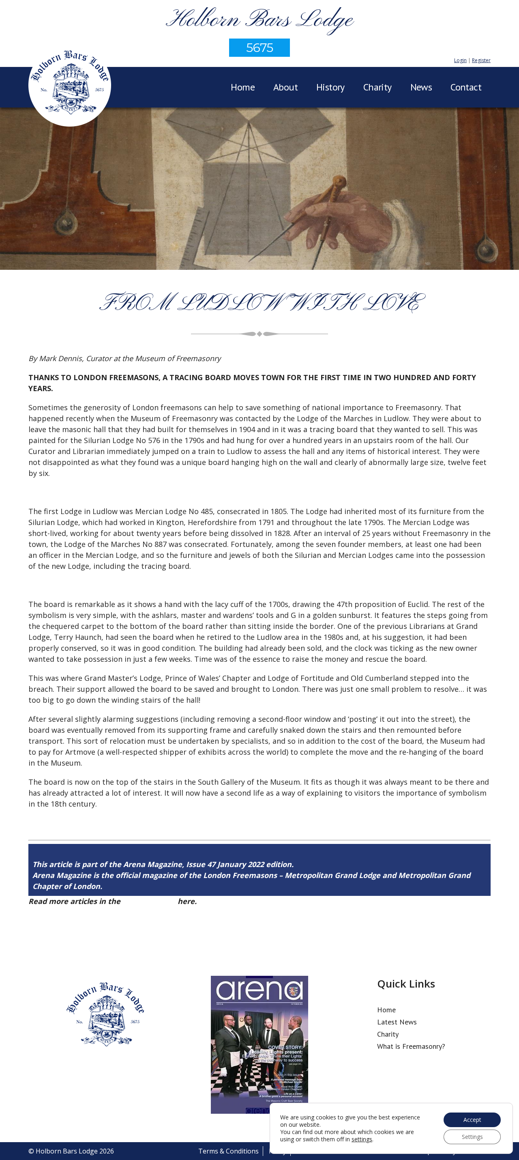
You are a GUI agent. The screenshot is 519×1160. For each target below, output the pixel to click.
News (421, 87)
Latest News (397, 1022)
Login (460, 60)
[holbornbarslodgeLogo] (69, 86)
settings (362, 1139)
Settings (472, 1137)
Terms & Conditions (228, 1151)
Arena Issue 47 (149, 901)
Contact (465, 87)
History (330, 87)
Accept (472, 1119)
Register (481, 60)
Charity (377, 87)
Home (243, 87)
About (285, 87)
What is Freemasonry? (411, 1046)
